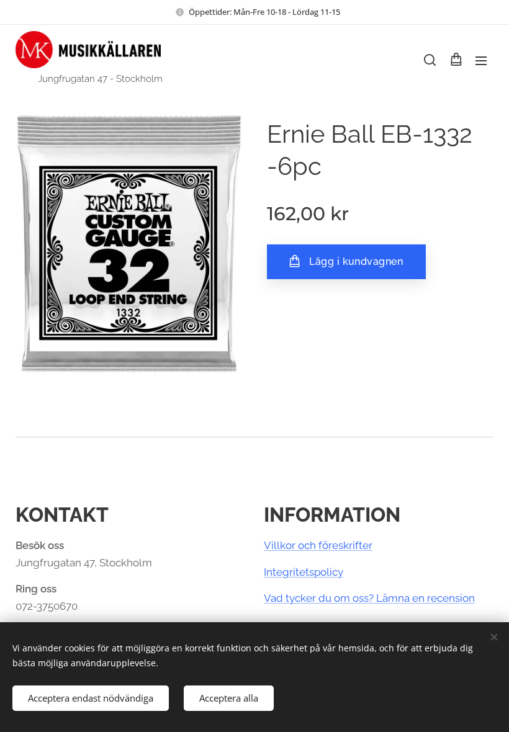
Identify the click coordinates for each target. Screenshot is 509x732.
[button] (430, 60)
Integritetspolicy (303, 572)
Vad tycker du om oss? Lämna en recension (369, 598)
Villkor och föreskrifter (318, 545)
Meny (481, 60)
